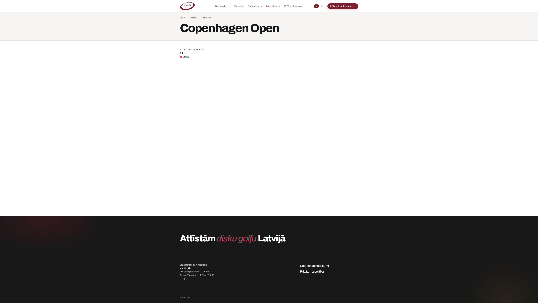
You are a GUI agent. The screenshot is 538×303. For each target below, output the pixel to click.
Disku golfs (220, 6)
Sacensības (271, 6)
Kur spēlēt (239, 6)
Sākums (183, 18)
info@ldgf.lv (185, 268)
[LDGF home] (194, 6)
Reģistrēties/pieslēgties (341, 6)
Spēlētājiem (253, 6)
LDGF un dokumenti (293, 6)
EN (322, 6)
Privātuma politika (312, 271)
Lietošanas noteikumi (314, 266)
